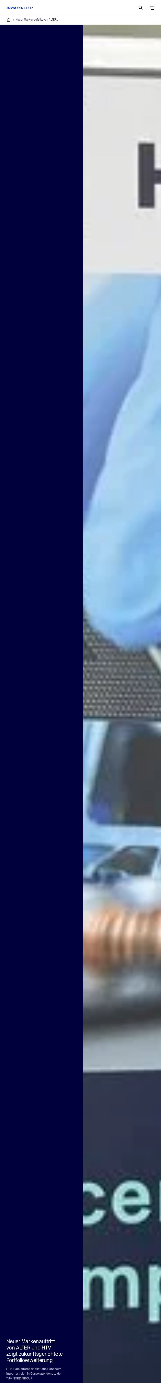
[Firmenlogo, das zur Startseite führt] (19, 7)
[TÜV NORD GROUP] (8, 19)
